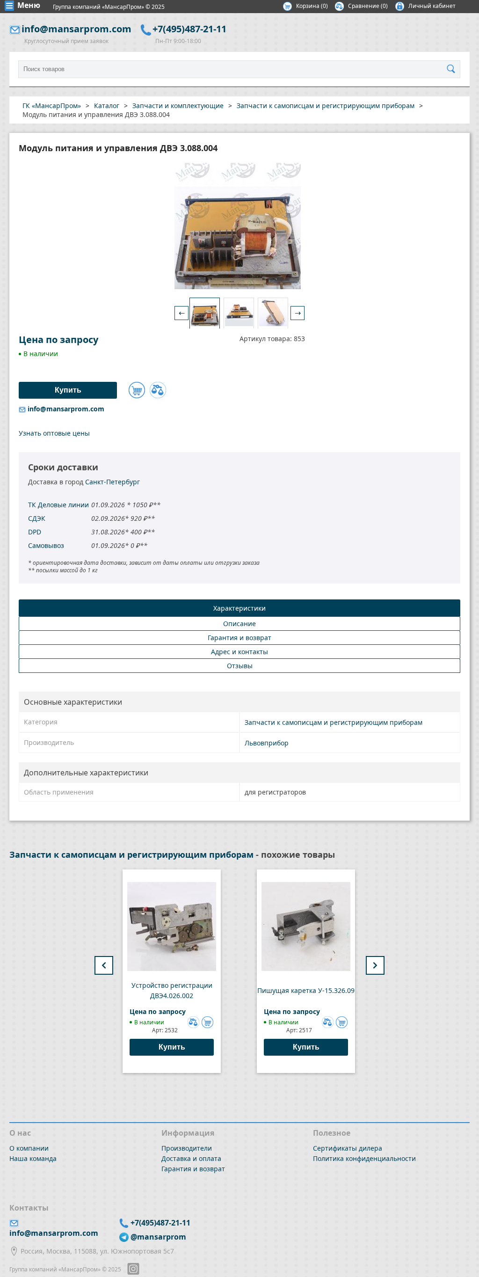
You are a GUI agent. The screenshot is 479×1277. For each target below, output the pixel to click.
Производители (186, 1148)
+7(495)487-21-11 (189, 28)
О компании (29, 1148)
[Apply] (453, 69)
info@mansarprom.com (76, 28)
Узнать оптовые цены (54, 433)
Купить (172, 1047)
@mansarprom (158, 1237)
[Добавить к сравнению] (158, 390)
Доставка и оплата (191, 1158)
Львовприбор (267, 742)
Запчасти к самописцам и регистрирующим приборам (333, 722)
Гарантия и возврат (193, 1168)
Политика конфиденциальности (364, 1158)
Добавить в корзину (137, 390)
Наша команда (33, 1158)
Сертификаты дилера (347, 1148)
